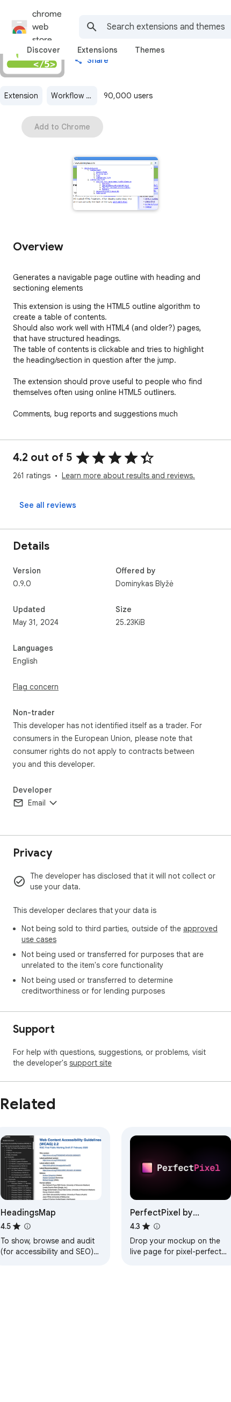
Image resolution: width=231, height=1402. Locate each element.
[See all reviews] (48, 505)
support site (90, 1063)
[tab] (43, 50)
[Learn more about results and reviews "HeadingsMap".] (27, 1226)
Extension (21, 95)
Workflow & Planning (74, 95)
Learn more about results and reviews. (128, 475)
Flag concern (36, 687)
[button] (116, 185)
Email (37, 803)
